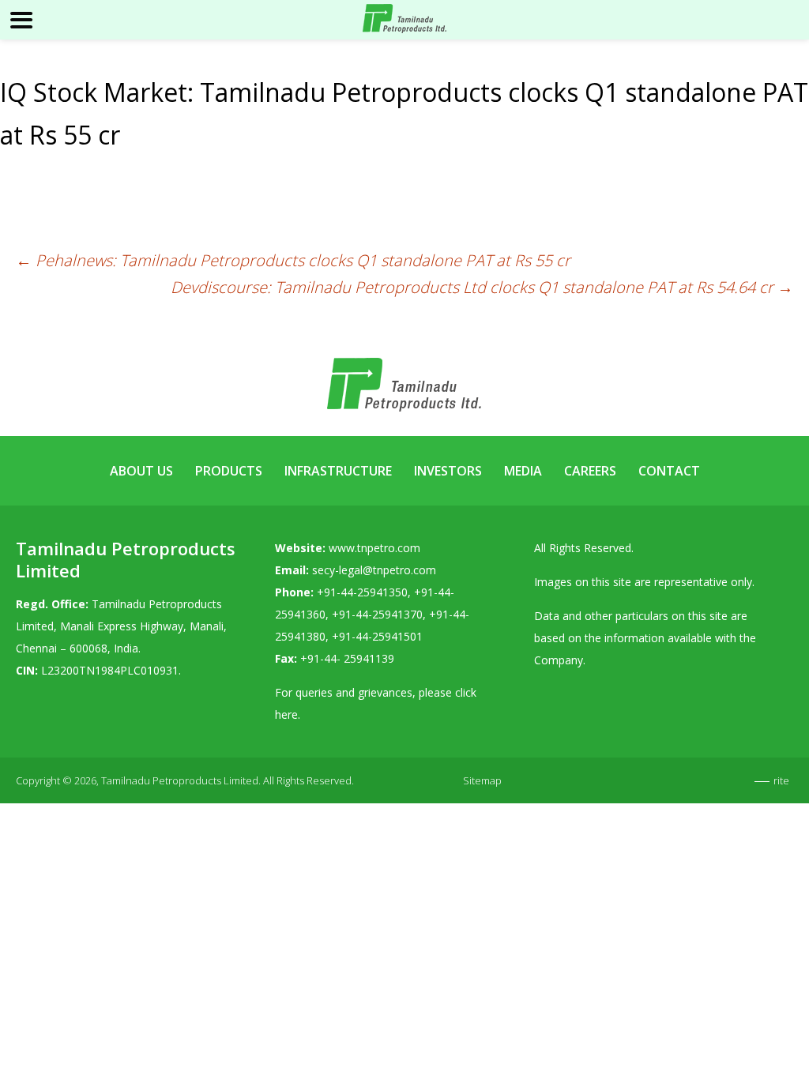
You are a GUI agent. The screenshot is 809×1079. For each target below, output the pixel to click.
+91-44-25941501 (377, 636)
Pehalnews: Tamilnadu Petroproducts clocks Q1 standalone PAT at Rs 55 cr (293, 260)
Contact (669, 470)
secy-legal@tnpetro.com (374, 569)
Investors (448, 470)
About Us (141, 470)
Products (228, 470)
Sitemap (482, 780)
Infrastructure (338, 470)
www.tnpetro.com (374, 547)
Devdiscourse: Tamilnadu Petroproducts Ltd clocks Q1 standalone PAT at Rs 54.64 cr (482, 287)
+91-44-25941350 (362, 592)
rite (781, 780)
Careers (590, 470)
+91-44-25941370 (377, 614)
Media (523, 470)
